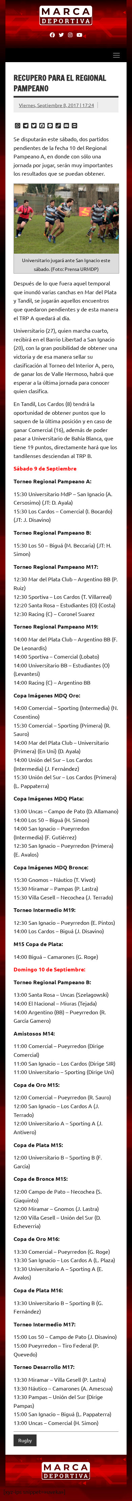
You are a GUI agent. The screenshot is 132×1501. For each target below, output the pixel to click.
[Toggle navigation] (116, 55)
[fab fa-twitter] (61, 34)
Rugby (25, 1440)
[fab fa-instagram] (70, 34)
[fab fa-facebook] (52, 34)
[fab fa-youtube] (79, 34)
